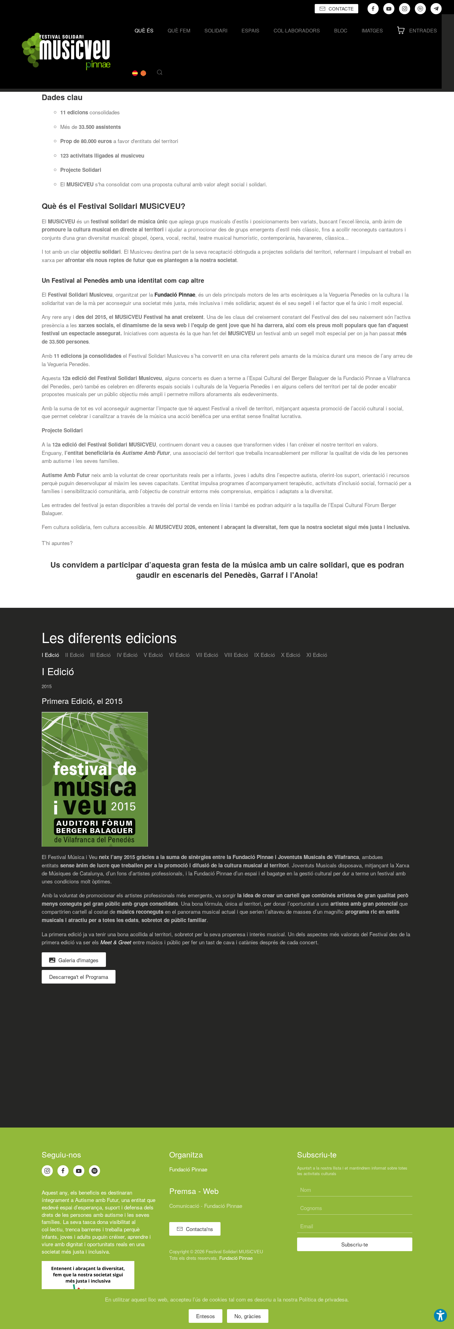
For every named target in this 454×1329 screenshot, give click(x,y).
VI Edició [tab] (179, 654)
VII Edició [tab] (207, 654)
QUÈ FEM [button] (179, 30)
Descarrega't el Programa (78, 976)
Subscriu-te (354, 1244)
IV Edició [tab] (127, 654)
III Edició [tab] (100, 654)
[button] (160, 72)
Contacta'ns (199, 1229)
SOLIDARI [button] (215, 30)
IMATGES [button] (372, 30)
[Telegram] (436, 8)
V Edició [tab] (153, 654)
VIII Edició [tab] (236, 654)
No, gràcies (247, 1316)
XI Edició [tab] (316, 654)
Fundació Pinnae (174, 294)
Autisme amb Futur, (97, 1200)
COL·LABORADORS (297, 30)
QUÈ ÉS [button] (144, 30)
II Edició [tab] (74, 654)
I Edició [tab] (50, 654)
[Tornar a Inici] (66, 51)
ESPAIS (250, 30)
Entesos (205, 1316)
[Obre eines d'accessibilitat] (440, 1315)
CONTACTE (341, 8)
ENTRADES (423, 30)
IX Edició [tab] (264, 654)
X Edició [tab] (290, 654)
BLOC (340, 30)
